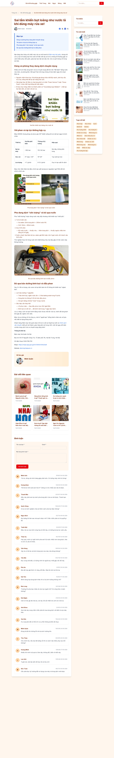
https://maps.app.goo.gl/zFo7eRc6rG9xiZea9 (32, 345)
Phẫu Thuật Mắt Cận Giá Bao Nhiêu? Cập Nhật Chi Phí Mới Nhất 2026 (92, 36)
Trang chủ (14, 12)
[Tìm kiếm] (101, 3)
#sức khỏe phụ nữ (90, 135)
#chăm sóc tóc (92, 138)
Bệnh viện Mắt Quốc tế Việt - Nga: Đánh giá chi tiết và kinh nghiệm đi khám (92, 100)
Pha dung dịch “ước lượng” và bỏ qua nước (30, 45)
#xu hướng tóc (93, 129)
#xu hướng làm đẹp (82, 150)
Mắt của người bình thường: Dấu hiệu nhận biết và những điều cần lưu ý (92, 84)
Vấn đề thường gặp (31, 3)
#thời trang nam (81, 144)
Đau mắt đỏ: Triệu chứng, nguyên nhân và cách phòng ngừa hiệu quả (92, 92)
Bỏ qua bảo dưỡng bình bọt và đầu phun (29, 48)
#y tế (95, 123)
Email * (44, 444)
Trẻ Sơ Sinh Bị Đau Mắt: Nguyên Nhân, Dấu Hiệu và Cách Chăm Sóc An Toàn (91, 52)
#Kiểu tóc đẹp (86, 147)
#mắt (78, 147)
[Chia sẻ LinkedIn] (65, 29)
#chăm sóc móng (81, 132)
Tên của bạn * (20, 444)
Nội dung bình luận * (22, 451)
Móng (60, 3)
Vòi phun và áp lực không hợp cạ (27, 42)
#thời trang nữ (93, 132)
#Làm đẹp (79, 123)
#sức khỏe (88, 123)
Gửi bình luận (22, 466)
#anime (86, 126)
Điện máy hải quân (55, 54)
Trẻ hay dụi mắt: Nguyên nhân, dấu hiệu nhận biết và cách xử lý (92, 44)
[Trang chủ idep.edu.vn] (12, 3)
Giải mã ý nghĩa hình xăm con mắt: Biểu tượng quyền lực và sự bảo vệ (91, 76)
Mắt (65, 3)
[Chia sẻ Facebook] (60, 29)
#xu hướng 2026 (81, 129)
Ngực (54, 3)
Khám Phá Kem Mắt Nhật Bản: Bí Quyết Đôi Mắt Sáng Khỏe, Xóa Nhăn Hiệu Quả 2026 (91, 108)
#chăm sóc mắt (89, 141)
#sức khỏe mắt (81, 138)
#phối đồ (79, 126)
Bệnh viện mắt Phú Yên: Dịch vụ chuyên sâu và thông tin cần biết (92, 68)
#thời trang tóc (92, 144)
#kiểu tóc (79, 135)
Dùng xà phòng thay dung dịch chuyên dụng (30, 40)
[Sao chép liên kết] (68, 29)
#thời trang (80, 141)
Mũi (49, 3)
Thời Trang (42, 3)
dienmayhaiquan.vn (26, 348)
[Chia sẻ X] (62, 29)
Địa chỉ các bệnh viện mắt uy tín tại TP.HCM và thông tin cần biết (92, 60)
